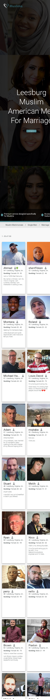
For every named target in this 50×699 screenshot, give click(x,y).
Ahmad (7, 268)
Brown (7, 645)
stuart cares (7, 492)
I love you (32, 441)
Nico (32, 537)
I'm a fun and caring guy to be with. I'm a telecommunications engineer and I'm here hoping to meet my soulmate (39, 551)
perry (6, 591)
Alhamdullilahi (8, 438)
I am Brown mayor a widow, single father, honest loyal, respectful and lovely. (13, 658)
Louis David (36, 375)
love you (31, 438)
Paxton (33, 645)
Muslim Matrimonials (14, 225)
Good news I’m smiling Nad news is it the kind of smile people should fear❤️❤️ (38, 388)
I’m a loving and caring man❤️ (39, 384)
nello (32, 591)
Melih (32, 483)
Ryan (6, 537)
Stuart (7, 483)
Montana (8, 322)
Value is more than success (13, 653)
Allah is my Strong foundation (39, 546)
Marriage (45, 225)
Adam (7, 429)
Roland (33, 322)
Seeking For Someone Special (13, 330)
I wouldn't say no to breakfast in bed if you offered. (13, 495)
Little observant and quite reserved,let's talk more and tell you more (13, 335)
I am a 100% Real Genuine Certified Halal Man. (13, 276)
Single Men (32, 225)
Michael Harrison (11, 375)
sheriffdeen (36, 268)
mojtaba (34, 429)
